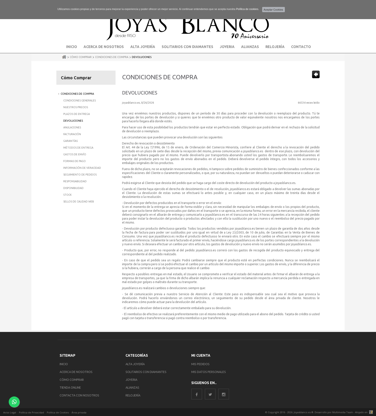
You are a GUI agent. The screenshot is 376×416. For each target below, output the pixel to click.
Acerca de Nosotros (104, 47)
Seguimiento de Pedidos (80, 174)
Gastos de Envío (74, 154)
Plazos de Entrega (76, 114)
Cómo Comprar (81, 57)
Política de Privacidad (31, 412)
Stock (67, 194)
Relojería (275, 47)
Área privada (79, 412)
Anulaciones (72, 127)
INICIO (64, 364)
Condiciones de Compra (111, 57)
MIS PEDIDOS (200, 364)
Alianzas (250, 47)
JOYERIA (131, 379)
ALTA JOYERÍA (135, 364)
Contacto (301, 47)
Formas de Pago (74, 161)
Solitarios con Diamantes (187, 47)
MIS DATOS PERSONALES (208, 372)
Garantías (70, 140)
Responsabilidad (75, 181)
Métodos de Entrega (78, 147)
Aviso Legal (9, 412)
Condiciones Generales (79, 100)
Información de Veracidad (82, 167)
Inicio (71, 47)
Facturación (72, 134)
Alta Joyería (142, 47)
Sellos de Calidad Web (78, 201)
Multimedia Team (342, 412)
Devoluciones (141, 57)
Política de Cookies (58, 412)
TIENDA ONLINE (70, 387)
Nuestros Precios (75, 107)
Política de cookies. (247, 9)
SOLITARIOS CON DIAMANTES (146, 372)
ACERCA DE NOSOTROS (76, 372)
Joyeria (227, 47)
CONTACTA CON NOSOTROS (79, 395)
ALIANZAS (132, 387)
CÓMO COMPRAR (72, 379)
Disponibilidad (73, 188)
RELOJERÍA (133, 395)
